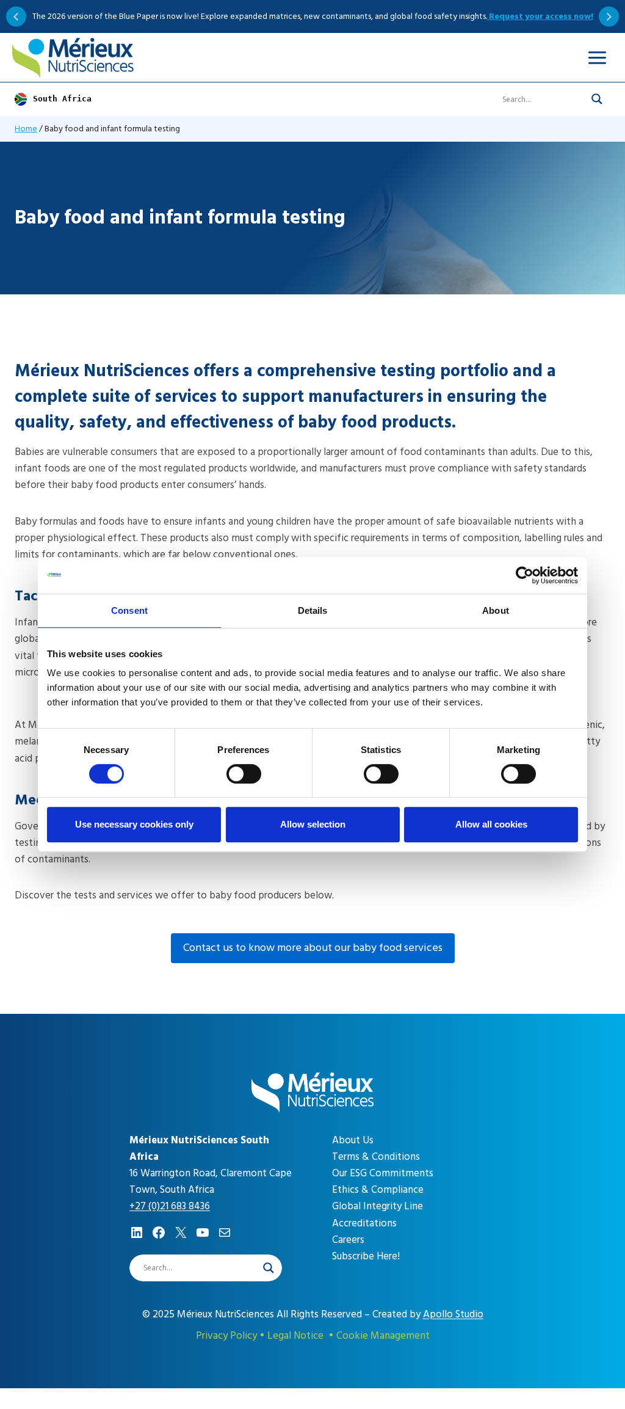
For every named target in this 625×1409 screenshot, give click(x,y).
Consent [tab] (129, 610)
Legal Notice (295, 1335)
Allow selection (312, 824)
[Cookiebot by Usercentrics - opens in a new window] (524, 575)
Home (26, 129)
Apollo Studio (453, 1314)
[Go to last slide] (16, 17)
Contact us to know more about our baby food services (313, 947)
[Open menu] (597, 57)
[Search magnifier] (596, 98)
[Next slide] (609, 17)
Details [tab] (313, 610)
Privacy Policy (226, 1335)
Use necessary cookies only (134, 824)
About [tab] (495, 610)
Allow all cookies (491, 824)
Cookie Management (383, 1335)
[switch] (243, 774)
